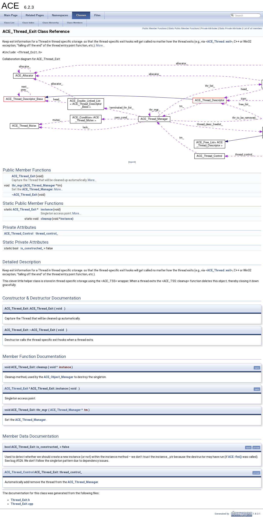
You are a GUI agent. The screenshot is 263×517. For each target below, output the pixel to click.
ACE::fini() (235, 456)
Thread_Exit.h (20, 500)
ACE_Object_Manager (58, 377)
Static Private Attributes (230, 28)
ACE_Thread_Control (18, 233)
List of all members (252, 28)
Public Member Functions (154, 28)
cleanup (46, 218)
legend (132, 162)
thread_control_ (47, 233)
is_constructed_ (32, 248)
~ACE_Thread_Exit (24, 194)
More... (100, 45)
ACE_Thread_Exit (23, 176)
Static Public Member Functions (184, 28)
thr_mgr (17, 185)
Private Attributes (209, 28)
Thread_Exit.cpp (22, 503)
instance (47, 209)
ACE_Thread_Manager (39, 185)
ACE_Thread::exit (219, 41)
